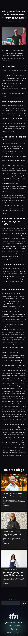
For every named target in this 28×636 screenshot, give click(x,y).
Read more (6, 505)
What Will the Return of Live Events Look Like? (13, 535)
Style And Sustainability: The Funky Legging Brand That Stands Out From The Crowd (13, 573)
